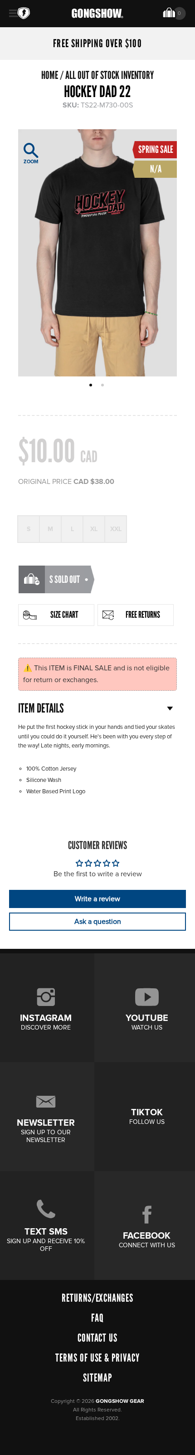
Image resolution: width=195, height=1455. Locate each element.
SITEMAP (97, 1377)
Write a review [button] (97, 898)
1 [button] (92, 386)
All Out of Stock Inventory (109, 75)
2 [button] (104, 386)
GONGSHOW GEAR (120, 1401)
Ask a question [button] (97, 921)
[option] (97, 252)
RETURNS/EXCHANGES (97, 1297)
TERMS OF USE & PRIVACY (97, 1357)
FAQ (97, 1317)
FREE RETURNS (143, 614)
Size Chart (64, 614)
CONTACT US (98, 1337)
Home (49, 75)
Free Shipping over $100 (97, 43)
